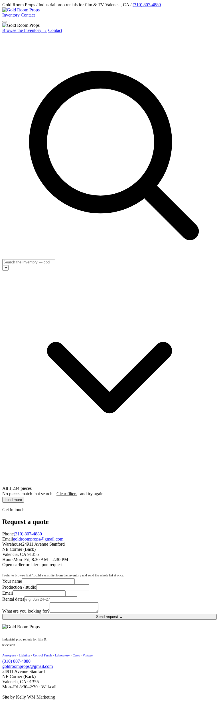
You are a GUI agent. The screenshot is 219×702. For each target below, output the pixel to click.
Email (7, 593)
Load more (13, 500)
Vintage (88, 655)
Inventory (11, 15)
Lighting (24, 655)
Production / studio (19, 587)
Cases (76, 655)
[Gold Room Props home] (21, 9)
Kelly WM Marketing (35, 697)
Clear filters (66, 493)
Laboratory (62, 655)
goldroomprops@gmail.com (38, 539)
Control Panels (42, 655)
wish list (49, 575)
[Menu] (4, 21)
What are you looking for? (26, 611)
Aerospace (9, 655)
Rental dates (13, 599)
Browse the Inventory (24, 30)
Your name (12, 581)
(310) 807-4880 (147, 4)
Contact (28, 15)
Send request (109, 617)
